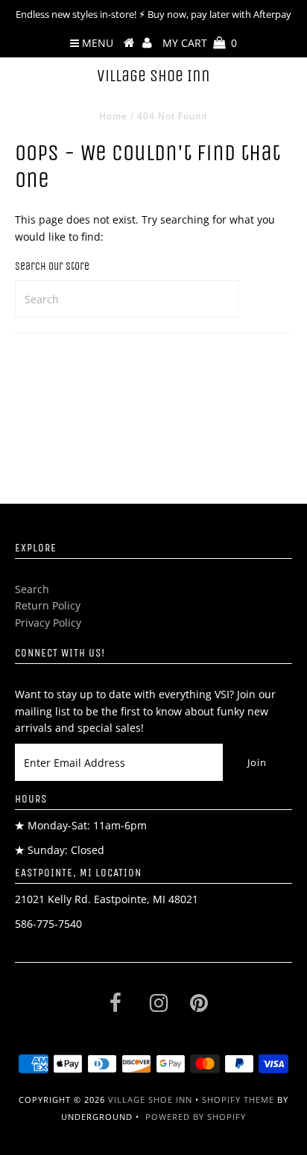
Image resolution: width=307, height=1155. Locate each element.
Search (32, 589)
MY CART (199, 43)
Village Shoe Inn (153, 76)
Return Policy (47, 605)
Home (113, 116)
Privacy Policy (48, 623)
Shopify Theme (238, 1099)
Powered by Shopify (195, 1116)
